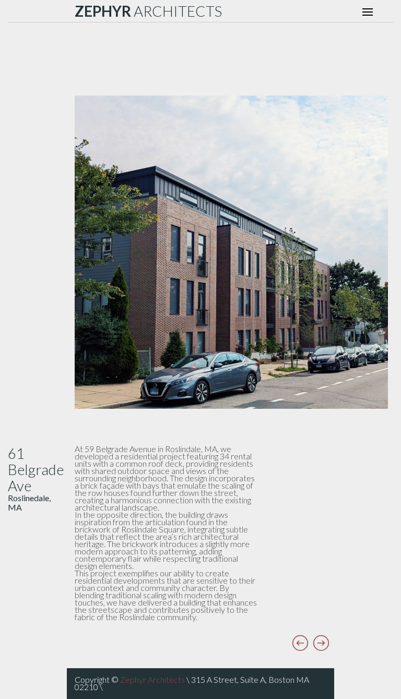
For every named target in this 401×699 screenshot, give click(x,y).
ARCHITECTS (148, 11)
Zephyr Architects (152, 679)
